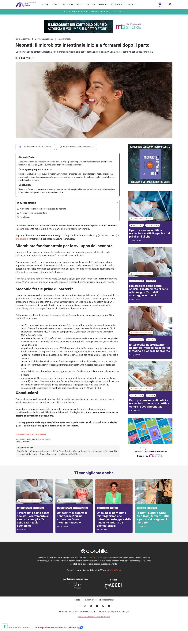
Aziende (141, 508)
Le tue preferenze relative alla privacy (55, 627)
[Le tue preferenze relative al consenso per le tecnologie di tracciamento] (4, 626)
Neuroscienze (137, 225)
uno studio (21, 238)
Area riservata (153, 225)
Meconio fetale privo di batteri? (33, 213)
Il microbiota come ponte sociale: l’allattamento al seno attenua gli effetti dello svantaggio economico (148, 290)
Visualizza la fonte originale (31, 434)
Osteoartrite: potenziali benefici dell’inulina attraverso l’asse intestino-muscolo (72, 517)
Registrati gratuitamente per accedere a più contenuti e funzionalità (94, 12)
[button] (170, 4)
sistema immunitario (43, 439)
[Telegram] (97, 606)
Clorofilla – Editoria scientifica (100, 557)
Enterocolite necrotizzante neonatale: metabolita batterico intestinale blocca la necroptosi (150, 348)
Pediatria (26, 39)
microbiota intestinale (27, 439)
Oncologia (102, 508)
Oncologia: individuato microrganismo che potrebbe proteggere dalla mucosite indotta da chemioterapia (114, 519)
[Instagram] (85, 606)
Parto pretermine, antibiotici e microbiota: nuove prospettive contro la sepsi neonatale (149, 403)
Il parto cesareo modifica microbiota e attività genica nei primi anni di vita (149, 233)
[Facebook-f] (79, 606)
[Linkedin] (91, 606)
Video (113, 508)
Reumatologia (81, 508)
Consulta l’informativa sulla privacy (94, 617)
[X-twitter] (103, 606)
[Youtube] (109, 606)
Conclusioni (25, 217)
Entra (160, 6)
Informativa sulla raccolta (16, 627)
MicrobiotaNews (114, 570)
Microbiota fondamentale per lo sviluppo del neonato (43, 208)
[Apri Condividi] (33, 57)
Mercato (152, 508)
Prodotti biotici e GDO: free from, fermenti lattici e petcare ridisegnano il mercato (153, 517)
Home (18, 39)
